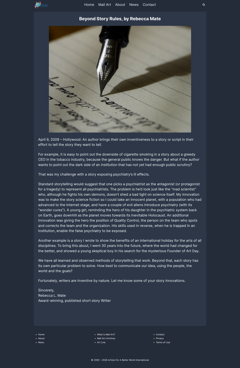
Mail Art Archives (106, 338)
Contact (149, 4)
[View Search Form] (203, 4)
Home (89, 4)
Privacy (160, 338)
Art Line (101, 342)
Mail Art (104, 4)
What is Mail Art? (106, 334)
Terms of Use (163, 342)
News (134, 4)
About (120, 4)
